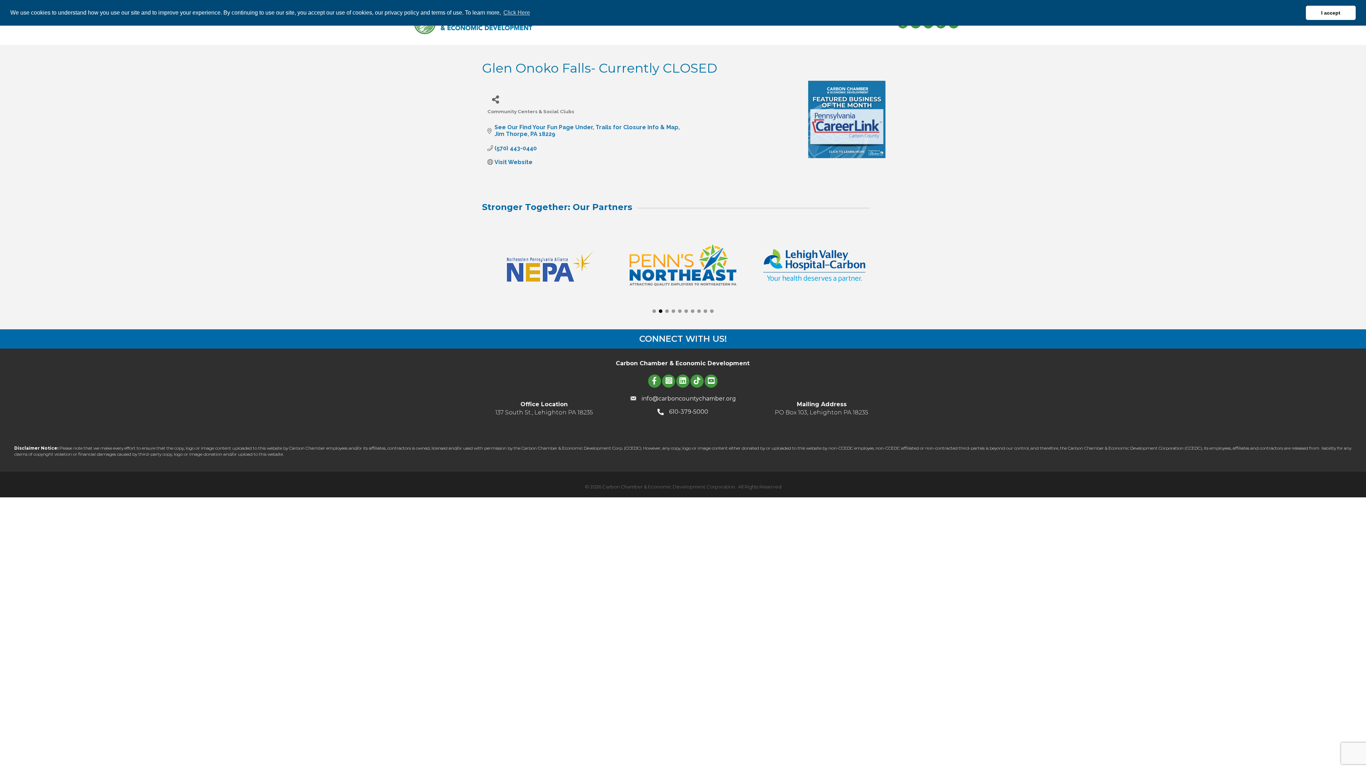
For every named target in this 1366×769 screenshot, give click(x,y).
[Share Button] (495, 99)
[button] (654, 311)
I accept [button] (1330, 13)
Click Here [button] (516, 13)
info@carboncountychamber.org (689, 398)
